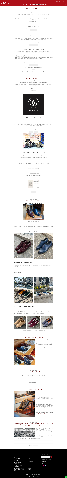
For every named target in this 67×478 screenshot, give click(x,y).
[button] (46, 4)
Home (21, 4)
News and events (37, 4)
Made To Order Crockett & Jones (33, 337)
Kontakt (44, 4)
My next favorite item (33, 30)
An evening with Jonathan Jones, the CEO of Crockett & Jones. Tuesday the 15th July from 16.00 (33, 424)
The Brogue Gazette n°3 (33, 8)
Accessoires (29, 468)
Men (26, 4)
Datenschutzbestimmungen (30, 476)
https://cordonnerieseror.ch (41, 413)
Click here (33, 90)
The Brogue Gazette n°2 (33, 78)
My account (54, 1)
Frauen (24, 4)
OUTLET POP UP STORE (33, 372)
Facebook (36, 131)
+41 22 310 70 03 (18, 457)
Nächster (36, 445)
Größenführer (29, 469)
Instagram (31, 131)
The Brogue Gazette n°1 (33, 201)
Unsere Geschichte (31, 4)
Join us (33, 69)
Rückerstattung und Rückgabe (36, 476)
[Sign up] (51, 457)
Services (41, 4)
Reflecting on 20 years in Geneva (33, 389)
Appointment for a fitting (33, 44)
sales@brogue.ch (18, 458)
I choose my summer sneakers (33, 64)
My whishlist (57, 1)
